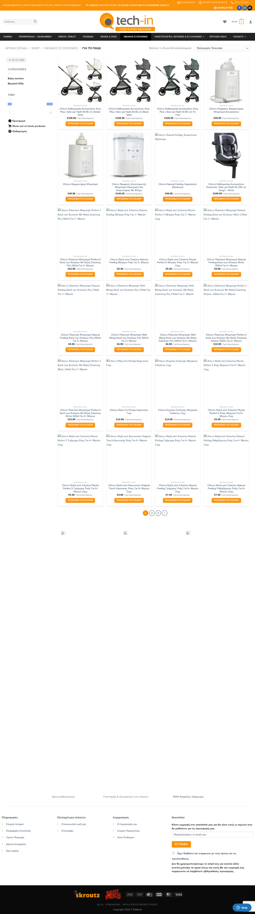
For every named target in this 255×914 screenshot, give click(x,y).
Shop (35, 48)
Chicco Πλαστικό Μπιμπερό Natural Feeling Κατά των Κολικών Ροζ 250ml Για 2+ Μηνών (80, 337)
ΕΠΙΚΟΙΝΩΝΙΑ (113, 905)
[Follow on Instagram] (244, 7)
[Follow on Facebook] (239, 7)
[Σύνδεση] (250, 22)
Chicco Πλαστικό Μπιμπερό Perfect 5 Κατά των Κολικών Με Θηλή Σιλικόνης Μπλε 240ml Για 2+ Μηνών (80, 413)
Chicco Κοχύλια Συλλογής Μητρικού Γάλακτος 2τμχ (177, 411)
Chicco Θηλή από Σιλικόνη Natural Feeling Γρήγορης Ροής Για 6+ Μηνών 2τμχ (177, 488)
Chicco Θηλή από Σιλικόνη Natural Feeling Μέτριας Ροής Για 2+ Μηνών (129, 261)
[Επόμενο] (164, 513)
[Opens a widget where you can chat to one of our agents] (242, 908)
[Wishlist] (225, 22)
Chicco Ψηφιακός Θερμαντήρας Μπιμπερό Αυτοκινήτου (226, 110)
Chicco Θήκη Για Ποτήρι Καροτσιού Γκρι (129, 411)
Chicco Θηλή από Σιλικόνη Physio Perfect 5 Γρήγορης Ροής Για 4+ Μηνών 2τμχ (80, 488)
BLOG (100, 905)
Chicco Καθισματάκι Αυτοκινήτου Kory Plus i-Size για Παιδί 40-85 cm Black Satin (129, 111)
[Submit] (35, 22)
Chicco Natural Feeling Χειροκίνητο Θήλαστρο (178, 186)
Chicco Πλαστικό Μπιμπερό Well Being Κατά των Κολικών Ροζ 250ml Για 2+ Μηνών (128, 337)
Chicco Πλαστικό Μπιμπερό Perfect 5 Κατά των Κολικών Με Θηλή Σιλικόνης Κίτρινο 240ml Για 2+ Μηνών (226, 337)
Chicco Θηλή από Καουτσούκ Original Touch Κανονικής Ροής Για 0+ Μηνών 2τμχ (129, 488)
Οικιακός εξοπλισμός (61, 48)
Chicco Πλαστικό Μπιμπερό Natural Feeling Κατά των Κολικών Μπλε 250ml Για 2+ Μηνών (226, 262)
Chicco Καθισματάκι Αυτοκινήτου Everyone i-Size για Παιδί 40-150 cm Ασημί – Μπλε (226, 187)
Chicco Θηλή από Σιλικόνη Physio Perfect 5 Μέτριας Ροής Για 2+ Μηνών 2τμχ (177, 262)
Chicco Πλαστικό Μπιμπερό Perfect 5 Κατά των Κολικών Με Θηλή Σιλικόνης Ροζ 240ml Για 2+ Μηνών (80, 262)
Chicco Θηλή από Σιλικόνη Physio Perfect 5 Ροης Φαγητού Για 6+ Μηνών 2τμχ (226, 413)
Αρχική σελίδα (16, 48)
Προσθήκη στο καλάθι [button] (80, 124)
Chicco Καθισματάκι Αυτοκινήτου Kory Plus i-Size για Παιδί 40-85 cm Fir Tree (177, 111)
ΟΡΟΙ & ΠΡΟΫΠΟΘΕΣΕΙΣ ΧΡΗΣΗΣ (140, 905)
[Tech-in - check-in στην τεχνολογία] (127, 22)
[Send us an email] (249, 7)
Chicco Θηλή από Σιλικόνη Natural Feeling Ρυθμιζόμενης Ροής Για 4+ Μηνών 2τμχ (226, 488)
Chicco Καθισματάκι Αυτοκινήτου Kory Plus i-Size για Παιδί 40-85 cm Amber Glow (80, 111)
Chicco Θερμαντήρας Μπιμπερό (80, 184)
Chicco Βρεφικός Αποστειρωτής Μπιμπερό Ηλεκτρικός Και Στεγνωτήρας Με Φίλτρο (129, 187)
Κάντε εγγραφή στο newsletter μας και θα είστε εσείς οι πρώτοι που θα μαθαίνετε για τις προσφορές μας (212, 826)
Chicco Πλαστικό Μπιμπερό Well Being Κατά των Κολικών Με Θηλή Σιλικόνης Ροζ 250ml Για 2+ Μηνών (178, 337)
